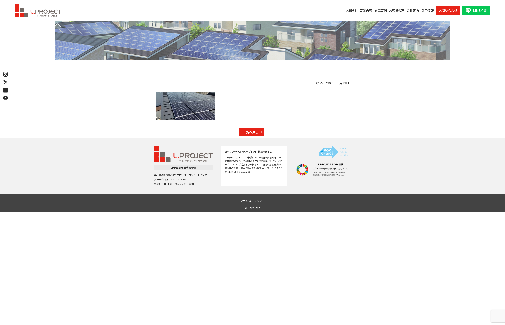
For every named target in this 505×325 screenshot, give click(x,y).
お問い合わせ (448, 10)
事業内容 (366, 10)
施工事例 (380, 10)
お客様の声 (396, 10)
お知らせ (352, 10)
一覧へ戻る (250, 132)
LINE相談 (480, 10)
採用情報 (427, 10)
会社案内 (412, 10)
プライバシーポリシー (252, 200)
